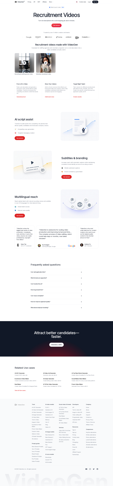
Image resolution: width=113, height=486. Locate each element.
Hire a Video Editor (64, 434)
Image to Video (36, 422)
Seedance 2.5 (49, 410)
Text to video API (76, 410)
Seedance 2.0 (49, 414)
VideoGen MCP (76, 419)
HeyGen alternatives (91, 432)
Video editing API (76, 414)
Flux (46, 444)
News (73, 444)
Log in (89, 2)
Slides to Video (36, 434)
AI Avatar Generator (37, 436)
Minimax (47, 419)
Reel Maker (62, 416)
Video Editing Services (64, 437)
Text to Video (35, 419)
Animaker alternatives (91, 444)
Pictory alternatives (91, 437)
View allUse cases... (20, 390)
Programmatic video (77, 417)
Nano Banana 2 (49, 437)
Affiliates (45, 2)
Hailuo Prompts (36, 461)
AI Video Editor (35, 417)
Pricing (29, 2)
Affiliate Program (76, 452)
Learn (73, 449)
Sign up (95, 2)
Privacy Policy (89, 419)
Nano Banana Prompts (37, 446)
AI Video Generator (37, 412)
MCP (39, 2)
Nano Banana (48, 442)
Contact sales (82, 2)
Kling (46, 424)
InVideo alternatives (91, 434)
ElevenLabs (48, 457)
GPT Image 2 (48, 447)
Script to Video (36, 431)
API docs (74, 422)
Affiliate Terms (89, 424)
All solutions (35, 438)
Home (87, 407)
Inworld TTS (48, 459)
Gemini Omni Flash (50, 417)
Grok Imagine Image (50, 449)
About (87, 410)
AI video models (49, 404)
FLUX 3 (47, 407)
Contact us (88, 417)
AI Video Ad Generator (37, 410)
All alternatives (89, 447)
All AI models (48, 462)
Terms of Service (90, 422)
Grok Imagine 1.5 (49, 412)
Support (88, 414)
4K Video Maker (63, 422)
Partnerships (75, 454)
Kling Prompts (35, 454)
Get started (56, 25)
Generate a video (56, 344)
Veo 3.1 (47, 422)
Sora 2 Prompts (36, 451)
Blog (73, 439)
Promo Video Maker (37, 429)
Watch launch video (57, 7)
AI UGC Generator (36, 407)
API (34, 2)
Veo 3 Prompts (35, 449)
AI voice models (49, 454)
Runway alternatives (91, 442)
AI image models (49, 431)
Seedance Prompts (37, 456)
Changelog (75, 442)
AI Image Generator (37, 414)
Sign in (74, 430)
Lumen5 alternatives (91, 439)
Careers (88, 412)
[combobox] (76, 2)
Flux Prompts (35, 459)
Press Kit (74, 447)
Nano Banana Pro (49, 434)
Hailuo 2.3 (47, 427)
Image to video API (77, 412)
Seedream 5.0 (49, 439)
